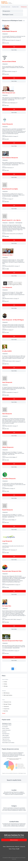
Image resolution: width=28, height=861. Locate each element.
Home (4, 846)
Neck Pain (6, 710)
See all (3, 713)
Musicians (4, 731)
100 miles (6, 686)
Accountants (5, 726)
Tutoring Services (6, 737)
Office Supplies (5, 735)
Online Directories (10, 846)
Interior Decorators (6, 730)
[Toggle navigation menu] (26, 2)
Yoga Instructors (5, 739)
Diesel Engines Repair (6, 724)
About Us (17, 846)
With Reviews (7, 693)
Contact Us (22, 846)
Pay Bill (17, 848)
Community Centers (6, 740)
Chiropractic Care (7, 701)
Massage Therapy (7, 704)
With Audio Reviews (8, 695)
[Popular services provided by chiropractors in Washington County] (14, 764)
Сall (14, 46)
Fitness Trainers (5, 728)
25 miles (5, 681)
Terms (10, 848)
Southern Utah (15, 6)
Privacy (13, 848)
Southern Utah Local (5, 6)
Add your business (14, 840)
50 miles (5, 684)
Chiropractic (6, 706)
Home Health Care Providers (8, 742)
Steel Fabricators (5, 733)
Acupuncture (6, 708)
